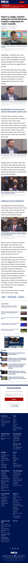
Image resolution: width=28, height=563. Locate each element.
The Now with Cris (5, 497)
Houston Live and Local (4, 488)
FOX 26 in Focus (16, 475)
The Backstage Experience (4, 501)
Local (14, 417)
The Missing (15, 483)
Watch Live (22, 2)
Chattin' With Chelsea (5, 478)
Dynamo (15, 460)
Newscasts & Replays (5, 421)
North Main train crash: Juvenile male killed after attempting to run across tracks (10, 324)
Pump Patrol (3, 466)
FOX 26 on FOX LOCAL (6, 417)
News (16, 26)
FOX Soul (3, 425)
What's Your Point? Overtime (5, 482)
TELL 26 (2, 419)
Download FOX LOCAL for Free (12, 336)
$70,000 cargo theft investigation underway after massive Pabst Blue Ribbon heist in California (10, 312)
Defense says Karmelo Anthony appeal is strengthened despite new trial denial (9, 306)
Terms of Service (15, 406)
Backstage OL (4, 498)
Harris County (12, 297)
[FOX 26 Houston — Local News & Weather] (5, 2)
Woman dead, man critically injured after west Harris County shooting (9, 330)
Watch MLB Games (5, 528)
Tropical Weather (4, 458)
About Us (15, 494)
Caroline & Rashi (16, 472)
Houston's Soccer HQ (17, 485)
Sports (15, 452)
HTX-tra (15, 521)
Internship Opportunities (16, 508)
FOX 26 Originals (17, 471)
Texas (14, 419)
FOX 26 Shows (5, 471)
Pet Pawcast (15, 482)
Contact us (15, 495)
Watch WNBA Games (5, 540)
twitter (13, 548)
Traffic (2, 462)
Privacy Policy (15, 405)
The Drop (3, 495)
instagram (15, 548)
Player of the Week (17, 466)
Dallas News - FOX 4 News (5, 436)
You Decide (15, 424)
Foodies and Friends (17, 480)
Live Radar (3, 454)
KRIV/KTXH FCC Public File (17, 514)
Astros (14, 454)
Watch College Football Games (6, 526)
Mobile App (15, 510)
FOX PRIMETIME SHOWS (4, 503)
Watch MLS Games (5, 541)
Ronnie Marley (5, 26)
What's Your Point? (5, 480)
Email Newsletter (16, 504)
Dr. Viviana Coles (16, 437)
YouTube (3, 424)
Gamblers (15, 463)
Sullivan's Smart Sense (17, 428)
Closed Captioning (17, 516)
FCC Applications (16, 517)
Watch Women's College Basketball (5, 538)
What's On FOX (16, 502)
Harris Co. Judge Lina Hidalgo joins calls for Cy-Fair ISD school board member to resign (13, 193)
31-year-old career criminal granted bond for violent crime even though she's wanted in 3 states (17, 360)
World (14, 422)
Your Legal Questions (17, 447)
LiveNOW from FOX (5, 422)
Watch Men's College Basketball (5, 535)
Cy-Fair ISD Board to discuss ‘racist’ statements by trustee (14, 101)
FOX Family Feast (16, 449)
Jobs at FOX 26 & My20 (18, 505)
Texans (14, 455)
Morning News (17, 434)
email (18, 548)
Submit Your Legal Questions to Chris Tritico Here (17, 444)
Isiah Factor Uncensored (3, 473)
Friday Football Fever (17, 465)
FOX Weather (4, 467)
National (15, 421)
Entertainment (5, 494)
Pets (14, 441)
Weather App (4, 464)
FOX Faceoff (15, 477)
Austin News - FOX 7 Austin (5, 439)
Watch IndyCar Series (5, 533)
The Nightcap (4, 475)
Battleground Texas (5, 490)
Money (14, 425)
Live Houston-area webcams (5, 456)
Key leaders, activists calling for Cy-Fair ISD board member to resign (13, 47)
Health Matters (16, 440)
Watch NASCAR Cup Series (5, 531)
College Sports (16, 458)
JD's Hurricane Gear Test (5, 460)
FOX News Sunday (17, 427)
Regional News (5, 434)
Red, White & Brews (17, 474)
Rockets (14, 457)
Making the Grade (16, 435)
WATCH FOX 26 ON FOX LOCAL (17, 500)
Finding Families (16, 438)
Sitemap (14, 430)
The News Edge (4, 477)
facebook (10, 548)
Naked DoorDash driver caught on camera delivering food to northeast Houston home (17, 373)
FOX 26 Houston (12, 26)
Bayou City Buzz (4, 486)
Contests (3, 505)
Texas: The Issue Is (5, 484)
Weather (3, 452)
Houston (21, 297)
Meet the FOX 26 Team (16, 498)
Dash (14, 462)
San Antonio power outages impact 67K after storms (10, 318)
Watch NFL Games (5, 524)
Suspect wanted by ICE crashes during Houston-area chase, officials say (17, 378)
